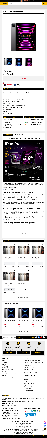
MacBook (26, 381)
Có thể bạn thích (9, 241)
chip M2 (18, 194)
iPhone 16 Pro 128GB (22, 283)
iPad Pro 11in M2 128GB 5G (37, 321)
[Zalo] (36, 337)
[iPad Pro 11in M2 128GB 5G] (37, 312)
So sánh (13, 266)
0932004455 (23, 352)
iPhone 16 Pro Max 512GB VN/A (8, 284)
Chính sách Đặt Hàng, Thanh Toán (32, 360)
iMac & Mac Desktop (29, 383)
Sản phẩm (4, 362)
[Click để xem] (23, 35)
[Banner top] (23, 0)
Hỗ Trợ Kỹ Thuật (6, 371)
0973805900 (9, 352)
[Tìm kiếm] (40, 3)
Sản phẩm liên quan (11, 303)
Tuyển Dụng (5, 366)
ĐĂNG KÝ (19, 337)
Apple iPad (26, 379)
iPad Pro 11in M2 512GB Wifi (23, 321)
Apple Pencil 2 (9, 109)
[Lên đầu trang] (44, 433)
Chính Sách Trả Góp (28, 369)
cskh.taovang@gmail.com (11, 405)
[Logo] (5, 3)
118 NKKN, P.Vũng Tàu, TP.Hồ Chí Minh (37, 353)
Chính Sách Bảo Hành (29, 367)
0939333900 (11, 403)
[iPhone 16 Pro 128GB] (23, 275)
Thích (6, 266)
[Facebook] (39, 337)
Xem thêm (23, 233)
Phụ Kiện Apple (27, 388)
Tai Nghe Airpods (28, 386)
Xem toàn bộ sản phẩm (23, 297)
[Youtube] (41, 337)
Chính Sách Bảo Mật (28, 371)
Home (3, 360)
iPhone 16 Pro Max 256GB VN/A (22, 258)
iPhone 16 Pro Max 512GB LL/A (36, 258)
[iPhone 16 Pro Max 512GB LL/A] (37, 249)
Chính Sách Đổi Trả (28, 365)
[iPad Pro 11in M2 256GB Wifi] (9, 312)
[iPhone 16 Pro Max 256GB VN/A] (23, 249)
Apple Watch (27, 385)
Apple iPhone (27, 377)
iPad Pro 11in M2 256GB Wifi (9, 321)
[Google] (44, 337)
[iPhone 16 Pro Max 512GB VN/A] (9, 275)
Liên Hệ (4, 364)
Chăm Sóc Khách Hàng (7, 369)
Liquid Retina (12, 211)
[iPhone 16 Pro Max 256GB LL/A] (9, 249)
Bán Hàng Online (6, 367)
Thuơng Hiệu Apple (28, 390)
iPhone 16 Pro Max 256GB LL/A (8, 258)
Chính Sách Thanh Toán (7, 377)
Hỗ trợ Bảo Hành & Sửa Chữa (9, 373)
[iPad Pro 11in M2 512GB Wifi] (23, 312)
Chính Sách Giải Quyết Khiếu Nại (31, 372)
